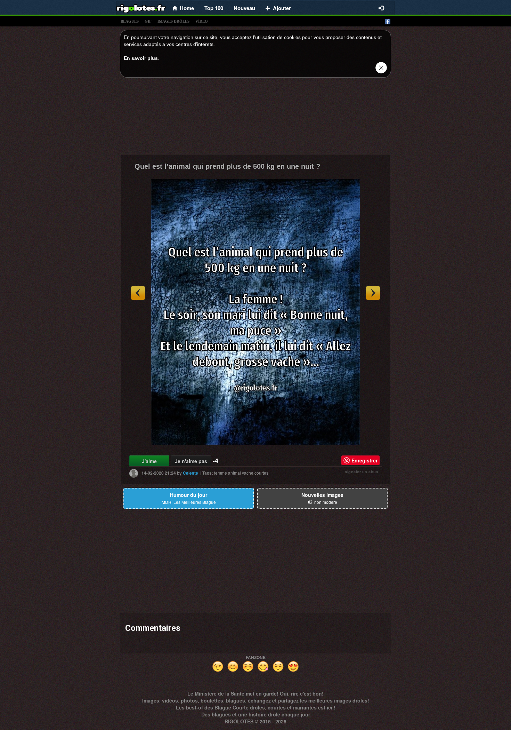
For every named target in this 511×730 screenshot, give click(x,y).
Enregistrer (364, 460)
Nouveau (244, 8)
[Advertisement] (255, 117)
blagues (130, 21)
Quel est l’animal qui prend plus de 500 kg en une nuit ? (227, 166)
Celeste (190, 473)
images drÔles (173, 21)
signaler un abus (361, 471)
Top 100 (213, 8)
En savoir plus (141, 58)
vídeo (201, 21)
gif (148, 21)
